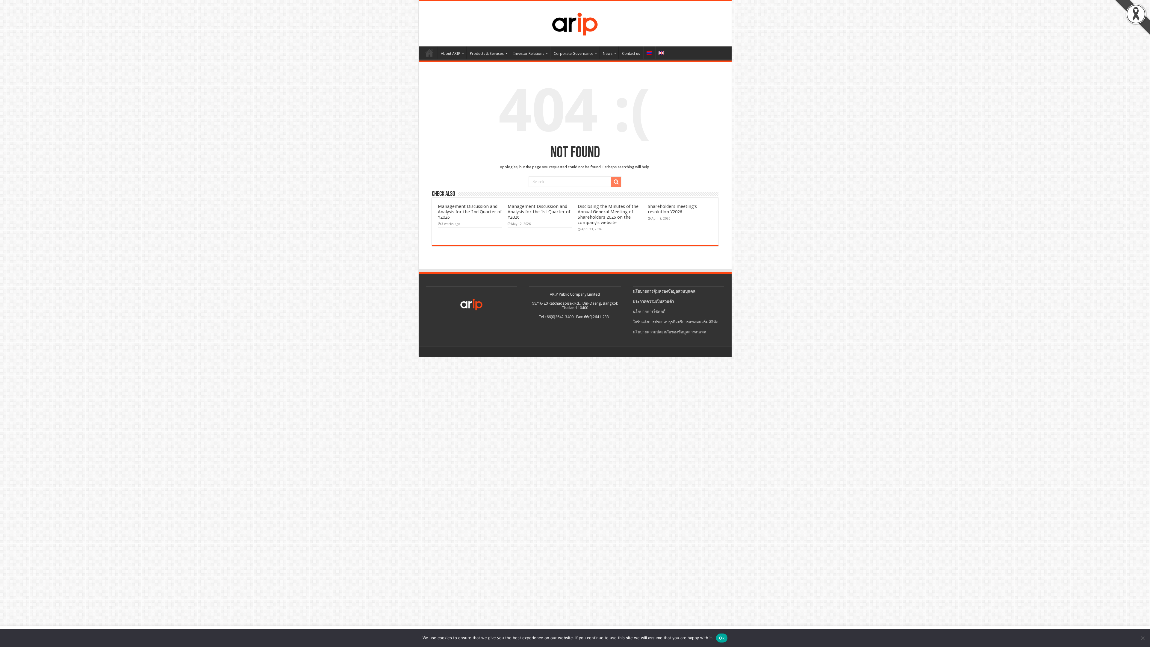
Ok (721, 638)
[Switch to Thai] (649, 52)
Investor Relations (528, 53)
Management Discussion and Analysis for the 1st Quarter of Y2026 (539, 212)
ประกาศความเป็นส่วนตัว (653, 301)
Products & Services (487, 53)
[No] (1143, 638)
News (607, 53)
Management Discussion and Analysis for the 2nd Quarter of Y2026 (470, 212)
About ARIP (450, 53)
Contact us (631, 53)
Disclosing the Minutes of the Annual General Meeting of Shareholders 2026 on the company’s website (608, 214)
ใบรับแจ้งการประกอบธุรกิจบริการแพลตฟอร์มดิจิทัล (675, 322)
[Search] (616, 182)
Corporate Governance (573, 53)
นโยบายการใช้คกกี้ (649, 311)
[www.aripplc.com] (575, 22)
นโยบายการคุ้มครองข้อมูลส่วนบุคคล (664, 291)
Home (429, 52)
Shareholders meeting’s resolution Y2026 (672, 209)
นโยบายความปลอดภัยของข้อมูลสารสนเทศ (669, 332)
